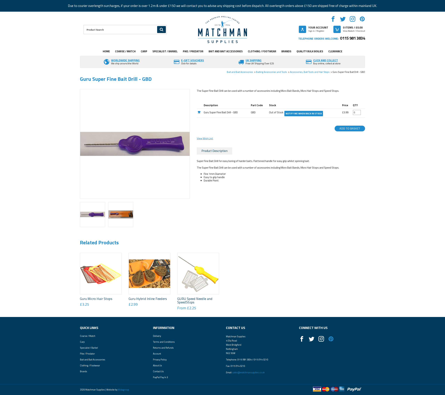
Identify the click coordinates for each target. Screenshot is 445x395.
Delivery (157, 336)
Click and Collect (325, 60)
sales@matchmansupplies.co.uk (248, 372)
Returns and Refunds (163, 347)
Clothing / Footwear (262, 51)
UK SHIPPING (253, 60)
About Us (157, 365)
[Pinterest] (362, 19)
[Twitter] (343, 19)
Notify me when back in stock (304, 113)
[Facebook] (333, 19)
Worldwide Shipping (125, 60)
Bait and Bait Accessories (226, 51)
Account (157, 353)
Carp (144, 51)
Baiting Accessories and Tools (271, 72)
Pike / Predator (193, 51)
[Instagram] (352, 19)
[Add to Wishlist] (200, 112)
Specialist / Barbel (165, 51)
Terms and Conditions (164, 342)
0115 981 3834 (352, 38)
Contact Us (158, 371)
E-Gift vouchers (192, 60)
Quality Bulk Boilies (310, 51)
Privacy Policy (160, 359)
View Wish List (205, 138)
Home (106, 51)
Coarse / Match (125, 51)
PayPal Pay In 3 (160, 377)
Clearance (335, 51)
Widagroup (123, 389)
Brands (286, 51)
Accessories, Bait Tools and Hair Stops (310, 72)
